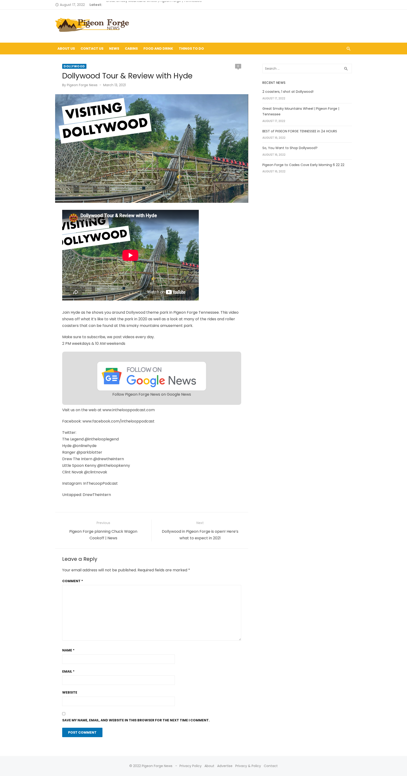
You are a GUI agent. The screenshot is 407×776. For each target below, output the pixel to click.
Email (68, 671)
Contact (271, 766)
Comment (72, 581)
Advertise (224, 766)
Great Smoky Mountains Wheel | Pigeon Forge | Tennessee (154, 4)
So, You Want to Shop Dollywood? (289, 148)
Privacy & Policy (248, 766)
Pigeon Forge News (82, 85)
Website (69, 692)
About (209, 766)
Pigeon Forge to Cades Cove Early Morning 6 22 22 (303, 165)
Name (68, 650)
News (114, 48)
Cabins (131, 48)
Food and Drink (158, 48)
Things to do (191, 48)
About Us (66, 48)
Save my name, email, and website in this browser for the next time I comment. (136, 720)
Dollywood (74, 66)
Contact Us (92, 48)
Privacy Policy (190, 766)
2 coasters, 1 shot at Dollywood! (287, 91)
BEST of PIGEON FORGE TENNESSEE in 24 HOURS (299, 131)
